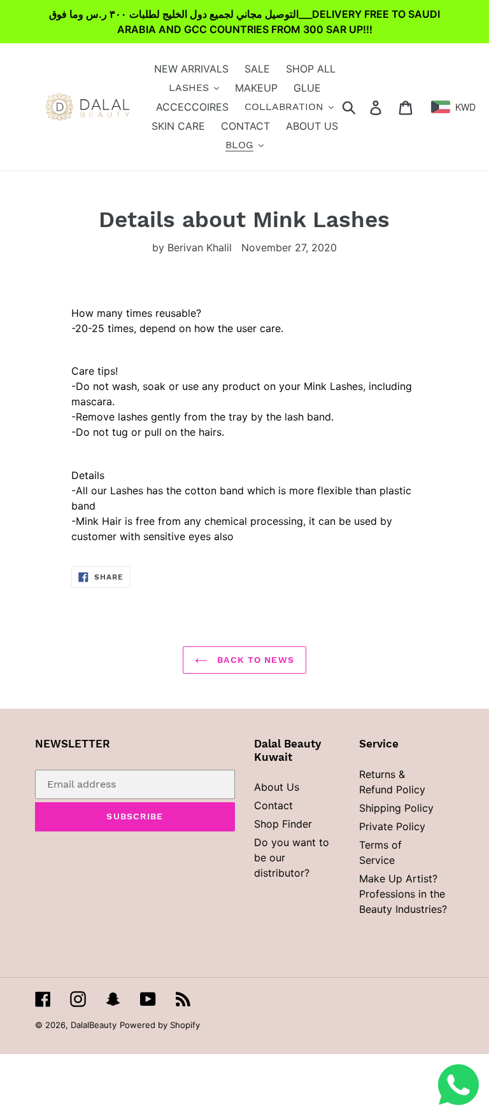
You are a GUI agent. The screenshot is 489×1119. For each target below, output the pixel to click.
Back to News (254, 660)
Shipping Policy (396, 808)
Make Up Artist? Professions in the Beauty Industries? (403, 893)
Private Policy (392, 826)
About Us (276, 787)
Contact (273, 805)
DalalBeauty (94, 1025)
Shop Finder (283, 823)
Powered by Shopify (160, 1025)
